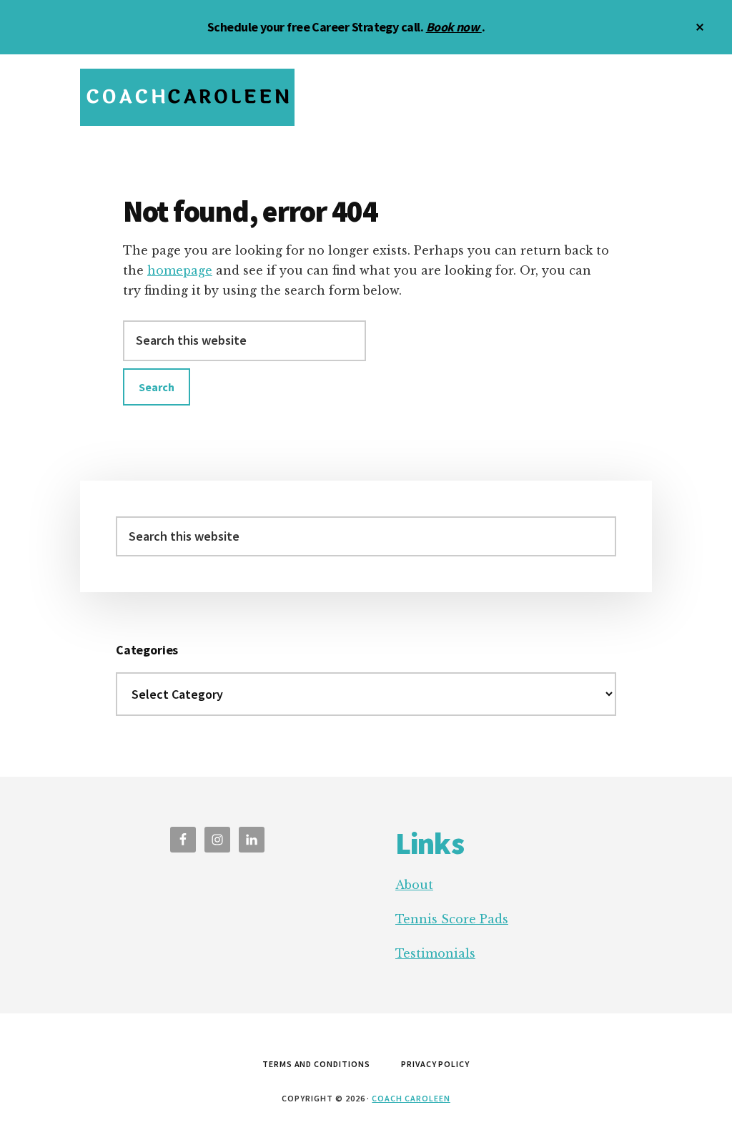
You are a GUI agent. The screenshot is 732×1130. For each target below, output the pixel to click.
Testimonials (435, 953)
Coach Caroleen (411, 1098)
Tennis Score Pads (451, 919)
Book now (454, 27)
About (414, 885)
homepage (179, 270)
